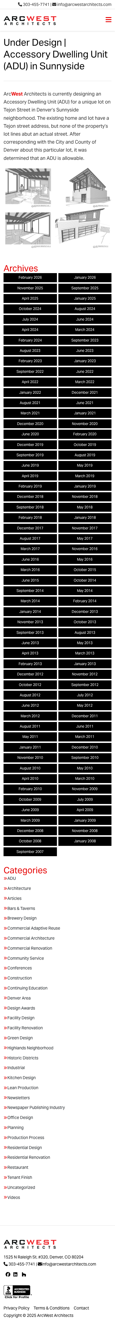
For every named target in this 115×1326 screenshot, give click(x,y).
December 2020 (30, 423)
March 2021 (30, 413)
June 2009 (30, 810)
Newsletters (18, 1097)
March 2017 (30, 549)
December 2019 (30, 444)
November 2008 (85, 830)
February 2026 (30, 277)
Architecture (19, 888)
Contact (81, 1308)
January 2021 (85, 413)
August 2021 (30, 403)
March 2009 (30, 820)
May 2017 (85, 538)
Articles (14, 898)
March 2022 (84, 382)
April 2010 (30, 778)
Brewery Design (22, 918)
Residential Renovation (28, 1157)
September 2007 (30, 851)
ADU (11, 878)
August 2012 (30, 695)
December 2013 (85, 611)
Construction (19, 978)
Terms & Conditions (52, 1308)
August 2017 (30, 538)
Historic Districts (22, 1058)
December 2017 (30, 528)
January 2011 (30, 747)
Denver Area (19, 998)
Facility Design (20, 1017)
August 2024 (85, 308)
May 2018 (85, 507)
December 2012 (30, 674)
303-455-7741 (36, 4)
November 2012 (85, 674)
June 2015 (30, 580)
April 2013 (30, 653)
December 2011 (85, 716)
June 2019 (30, 465)
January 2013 (85, 664)
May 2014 (85, 590)
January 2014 (30, 611)
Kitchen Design (21, 1077)
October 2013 (85, 622)
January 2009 (85, 820)
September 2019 (30, 455)
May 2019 (85, 465)
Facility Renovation (25, 1027)
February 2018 (30, 517)
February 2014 (84, 601)
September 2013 (30, 632)
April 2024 (30, 329)
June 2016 (30, 559)
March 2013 (84, 653)
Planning (15, 1127)
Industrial (16, 1067)
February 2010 (30, 789)
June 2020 (30, 434)
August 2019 (85, 455)
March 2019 (84, 476)
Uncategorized (21, 1187)
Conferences (19, 968)
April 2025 (30, 298)
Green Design (20, 1038)
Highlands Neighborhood (30, 1048)
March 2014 (30, 601)
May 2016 (85, 559)
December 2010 (85, 747)
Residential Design (24, 1147)
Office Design (20, 1117)
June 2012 (30, 705)
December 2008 (30, 830)
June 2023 (84, 350)
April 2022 (30, 382)
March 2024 (84, 329)
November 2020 (85, 423)
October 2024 (30, 308)
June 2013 (30, 643)
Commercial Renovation (29, 948)
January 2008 (85, 841)
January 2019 (85, 486)
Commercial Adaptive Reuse (33, 928)
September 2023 (84, 340)
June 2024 (84, 319)
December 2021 (85, 392)
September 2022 (30, 371)
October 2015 (85, 569)
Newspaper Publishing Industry (36, 1107)
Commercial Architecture (31, 938)
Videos (13, 1197)
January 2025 (85, 298)
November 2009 (85, 789)
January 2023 (85, 361)
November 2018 (85, 496)
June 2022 (84, 371)
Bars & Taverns (21, 908)
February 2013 (30, 664)
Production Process (25, 1137)
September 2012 (84, 684)
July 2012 (85, 695)
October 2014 (85, 580)
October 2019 (85, 444)
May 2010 (85, 768)
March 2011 (84, 736)
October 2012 (30, 684)
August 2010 (30, 768)
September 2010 (84, 757)
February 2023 (30, 361)
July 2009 (85, 799)
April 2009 (85, 810)
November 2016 (85, 549)
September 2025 (84, 288)
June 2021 (84, 403)
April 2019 (30, 476)
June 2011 (84, 726)
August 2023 (30, 350)
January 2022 (30, 392)
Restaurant (17, 1167)
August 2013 (85, 632)
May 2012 (85, 705)
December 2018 (30, 496)
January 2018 (85, 517)
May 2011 (30, 736)
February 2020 (84, 434)
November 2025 (30, 288)
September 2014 (30, 590)
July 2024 (30, 319)
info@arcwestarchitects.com (83, 4)
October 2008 (30, 841)
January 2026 (85, 277)
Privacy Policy (16, 1308)
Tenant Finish (19, 1177)
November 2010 (30, 757)
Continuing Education (27, 988)
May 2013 (85, 643)
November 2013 (30, 622)
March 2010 (84, 778)
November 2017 (85, 528)
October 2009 (30, 799)
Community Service (25, 958)
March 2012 (30, 716)
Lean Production (22, 1087)
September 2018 (30, 507)
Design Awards (21, 1008)
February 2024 (30, 340)
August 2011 (30, 726)
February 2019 (30, 486)
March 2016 (30, 569)
